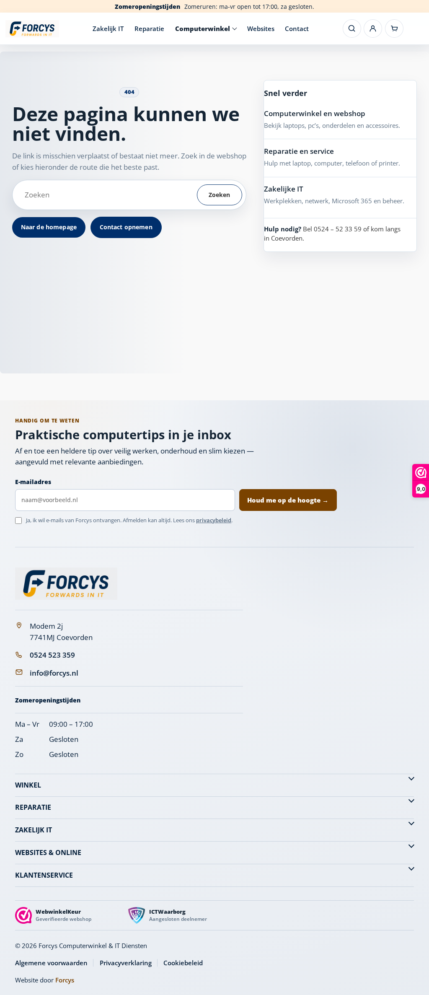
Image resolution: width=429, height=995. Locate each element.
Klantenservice (44, 875)
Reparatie (149, 28)
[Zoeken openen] (352, 28)
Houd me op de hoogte (287, 500)
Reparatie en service (299, 151)
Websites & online (48, 852)
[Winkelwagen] (394, 28)
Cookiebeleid (183, 963)
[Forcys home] (66, 583)
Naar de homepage (49, 227)
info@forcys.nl (54, 673)
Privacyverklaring (126, 963)
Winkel (28, 785)
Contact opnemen (126, 227)
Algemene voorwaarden (51, 963)
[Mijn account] (373, 28)
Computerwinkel (202, 28)
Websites (260, 28)
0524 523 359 (52, 655)
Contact (297, 28)
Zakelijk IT (108, 28)
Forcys (64, 980)
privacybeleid (213, 520)
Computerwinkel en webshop (314, 113)
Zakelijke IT (283, 189)
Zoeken (219, 195)
